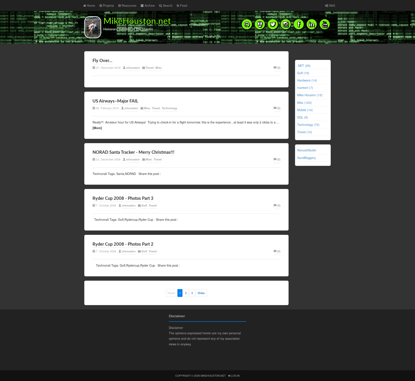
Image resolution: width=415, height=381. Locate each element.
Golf (144, 205)
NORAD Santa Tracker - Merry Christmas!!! (133, 152)
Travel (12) (304, 132)
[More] (97, 128)
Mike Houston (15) (309, 95)
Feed (183, 5)
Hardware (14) (307, 80)
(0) (278, 68)
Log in (235, 375)
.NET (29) (304, 65)
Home (90, 5)
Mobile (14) (305, 110)
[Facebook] (299, 24)
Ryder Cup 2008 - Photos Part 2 (123, 244)
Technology (169, 108)
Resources (128, 5)
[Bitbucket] (260, 24)
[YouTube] (325, 24)
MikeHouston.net (137, 21)
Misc (158, 68)
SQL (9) (302, 117)
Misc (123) (304, 102)
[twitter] (273, 24)
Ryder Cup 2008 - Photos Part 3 (123, 198)
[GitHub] (247, 24)
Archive (149, 5)
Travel (150, 68)
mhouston (133, 68)
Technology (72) (308, 124)
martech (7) (305, 87)
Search (167, 5)
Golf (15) (303, 73)
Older (201, 293)
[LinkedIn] (312, 24)
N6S (331, 5)
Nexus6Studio (306, 150)
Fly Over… (102, 61)
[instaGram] (286, 24)
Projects (108, 5)
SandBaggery (306, 157)
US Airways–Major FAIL (115, 101)
